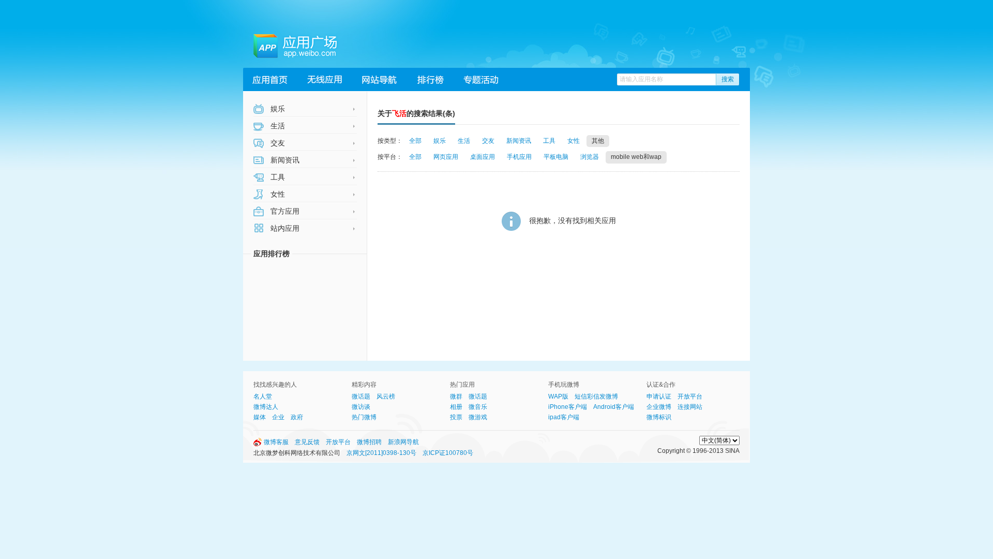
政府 (297, 417)
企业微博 (658, 406)
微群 (456, 396)
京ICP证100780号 (448, 453)
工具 (276, 177)
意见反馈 (307, 442)
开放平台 (690, 396)
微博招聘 (369, 442)
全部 (415, 140)
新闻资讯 (283, 160)
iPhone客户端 (567, 406)
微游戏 (478, 417)
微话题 (361, 396)
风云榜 (386, 396)
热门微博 (364, 417)
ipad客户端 (563, 417)
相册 (456, 406)
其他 (598, 140)
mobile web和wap (636, 156)
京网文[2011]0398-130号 (381, 453)
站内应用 (283, 228)
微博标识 (658, 417)
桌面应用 (482, 156)
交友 (276, 143)
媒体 (259, 417)
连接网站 (690, 406)
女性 (276, 194)
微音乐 (478, 406)
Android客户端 (613, 406)
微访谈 (361, 406)
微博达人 (265, 406)
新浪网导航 (403, 442)
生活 (276, 126)
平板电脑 (556, 156)
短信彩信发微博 (596, 396)
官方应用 (283, 211)
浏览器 (589, 156)
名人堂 (262, 396)
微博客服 (276, 442)
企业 (278, 417)
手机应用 (519, 156)
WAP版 (558, 396)
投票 (456, 417)
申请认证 (658, 396)
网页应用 (445, 156)
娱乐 (276, 109)
